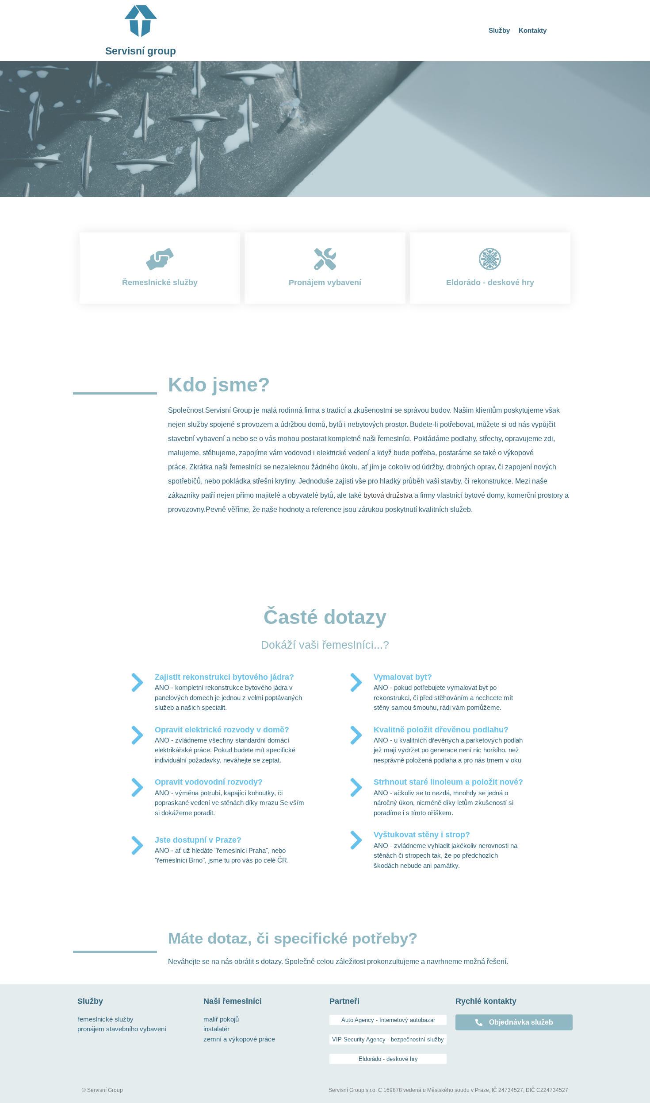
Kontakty (533, 30)
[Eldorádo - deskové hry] (490, 259)
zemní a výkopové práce (239, 1039)
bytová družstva (388, 495)
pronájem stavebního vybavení (121, 1029)
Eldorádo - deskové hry (490, 282)
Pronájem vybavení (325, 282)
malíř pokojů (221, 1019)
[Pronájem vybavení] (325, 259)
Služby (499, 30)
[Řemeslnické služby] (160, 259)
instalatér (216, 1029)
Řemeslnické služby (160, 282)
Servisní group (140, 51)
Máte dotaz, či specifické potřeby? (292, 938)
